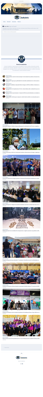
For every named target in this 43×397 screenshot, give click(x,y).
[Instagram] (21, 363)
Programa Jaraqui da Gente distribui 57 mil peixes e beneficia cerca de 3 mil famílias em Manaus (22, 260)
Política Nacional (8, 75)
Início (4, 21)
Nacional (8, 21)
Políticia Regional (5, 124)
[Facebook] (22, 363)
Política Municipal (5, 258)
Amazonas (14, 21)
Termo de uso (7, 347)
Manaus (19, 21)
